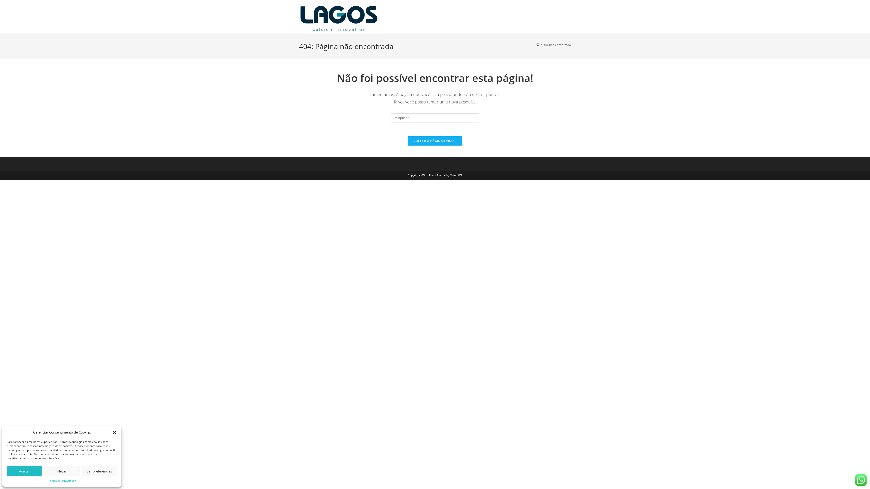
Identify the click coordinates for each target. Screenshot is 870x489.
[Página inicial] (537, 45)
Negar (62, 471)
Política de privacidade (62, 481)
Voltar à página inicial (435, 141)
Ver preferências (99, 471)
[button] (114, 432)
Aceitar (24, 471)
